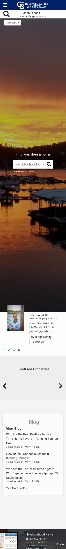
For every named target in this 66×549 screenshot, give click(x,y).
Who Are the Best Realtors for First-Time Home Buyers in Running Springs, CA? (32, 438)
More (59, 544)
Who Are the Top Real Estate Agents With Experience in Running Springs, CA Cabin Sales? (32, 473)
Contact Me (12, 22)
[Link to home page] (33, 5)
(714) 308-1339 (45, 323)
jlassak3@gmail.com (40, 331)
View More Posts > (16, 488)
